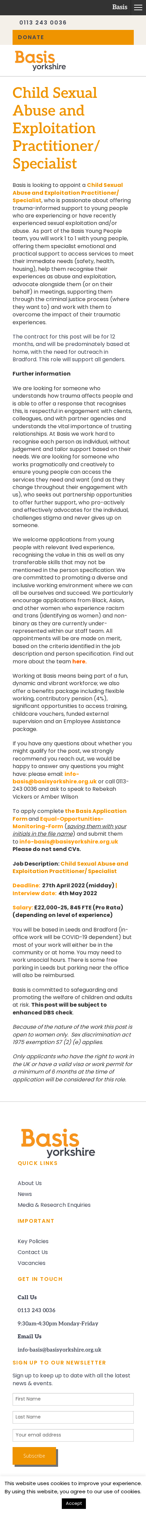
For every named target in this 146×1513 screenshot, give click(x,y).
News (25, 1194)
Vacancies (31, 1263)
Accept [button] (74, 1503)
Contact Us (33, 1252)
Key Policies (33, 1242)
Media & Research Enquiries (54, 1205)
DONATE (31, 37)
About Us (30, 1183)
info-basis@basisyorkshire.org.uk (68, 842)
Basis (119, 7)
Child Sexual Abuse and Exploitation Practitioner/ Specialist (68, 193)
